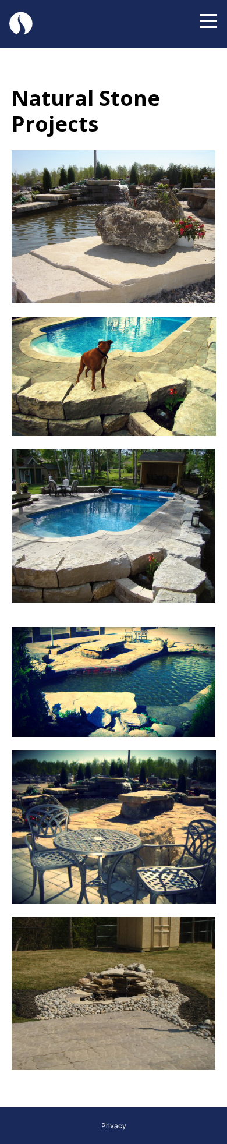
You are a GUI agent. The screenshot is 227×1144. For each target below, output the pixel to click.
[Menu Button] (208, 21)
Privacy (113, 1125)
